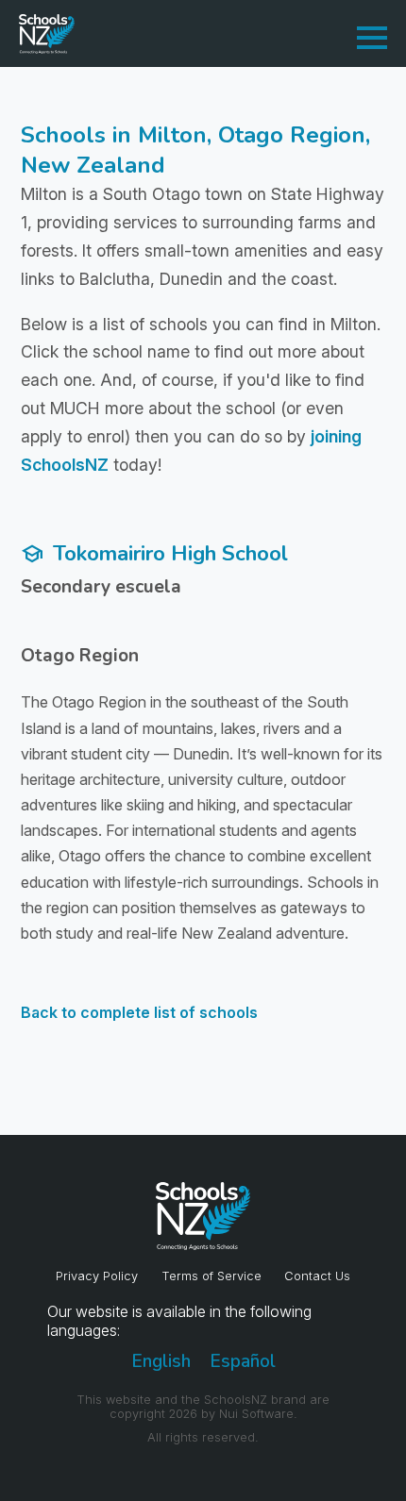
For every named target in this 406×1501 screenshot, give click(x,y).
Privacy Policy (97, 1276)
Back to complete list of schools (139, 1012)
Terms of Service (211, 1276)
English (161, 1361)
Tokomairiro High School (154, 553)
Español (243, 1361)
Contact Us (317, 1276)
